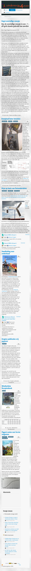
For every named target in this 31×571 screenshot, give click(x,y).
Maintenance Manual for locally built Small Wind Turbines (8, 318)
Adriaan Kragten (12, 237)
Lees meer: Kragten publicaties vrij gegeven (11, 381)
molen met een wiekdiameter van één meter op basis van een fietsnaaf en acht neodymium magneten (14, 197)
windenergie (16, 190)
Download (27, 234)
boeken (3, 390)
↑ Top (19, 564)
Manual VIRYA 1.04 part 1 (10, 235)
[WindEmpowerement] (12, 563)
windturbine (4, 121)
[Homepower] (10, 563)
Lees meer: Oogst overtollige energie (12, 115)
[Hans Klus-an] (6, 563)
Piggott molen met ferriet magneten (11, 433)
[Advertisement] (9, 499)
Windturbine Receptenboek (7, 387)
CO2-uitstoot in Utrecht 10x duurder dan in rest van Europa (11, 545)
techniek (10, 121)
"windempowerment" (12, 276)
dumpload (16, 121)
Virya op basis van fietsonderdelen (14, 188)
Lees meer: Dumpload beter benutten (12, 185)
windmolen (4, 190)
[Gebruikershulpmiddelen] (28, 24)
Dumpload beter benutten (10, 118)
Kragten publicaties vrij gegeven (10, 340)
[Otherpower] (18, 563)
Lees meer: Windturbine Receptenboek (11, 428)
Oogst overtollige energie (10, 21)
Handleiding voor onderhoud (8, 252)
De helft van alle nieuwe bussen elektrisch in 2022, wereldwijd (11, 552)
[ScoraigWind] (15, 563)
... (8, 335)
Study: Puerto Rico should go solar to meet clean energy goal (11, 524)
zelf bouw (4, 343)
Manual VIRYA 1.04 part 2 (10, 243)
